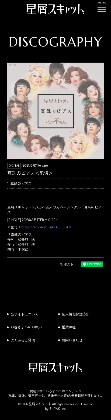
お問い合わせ (72, 340)
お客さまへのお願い (26, 326)
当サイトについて (25, 314)
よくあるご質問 (23, 340)
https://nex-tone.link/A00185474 (46, 226)
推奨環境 (69, 326)
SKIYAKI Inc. (57, 408)
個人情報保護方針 (76, 314)
